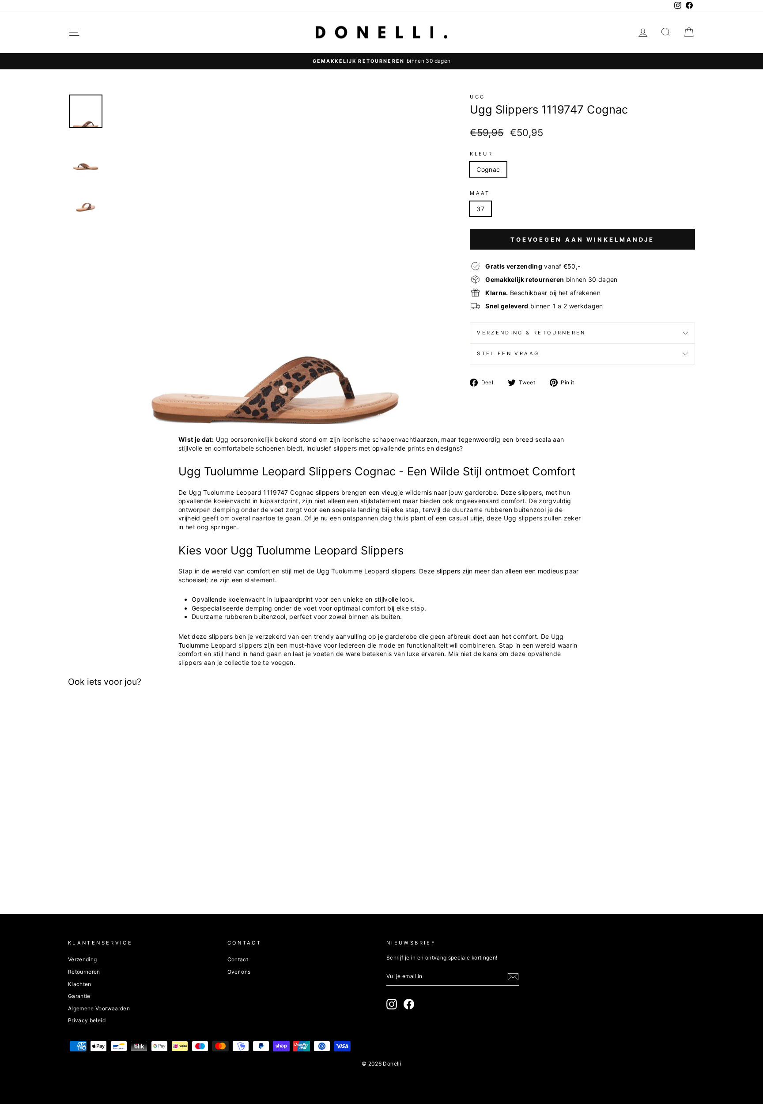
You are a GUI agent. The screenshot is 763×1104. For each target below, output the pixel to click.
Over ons (239, 971)
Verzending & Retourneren (531, 333)
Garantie (79, 996)
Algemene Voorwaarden (99, 1008)
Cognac (488, 169)
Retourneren (84, 971)
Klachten (79, 984)
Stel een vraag (508, 353)
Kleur (481, 154)
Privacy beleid (87, 1020)
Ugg (477, 97)
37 (480, 208)
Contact (237, 959)
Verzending (82, 959)
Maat (480, 193)
